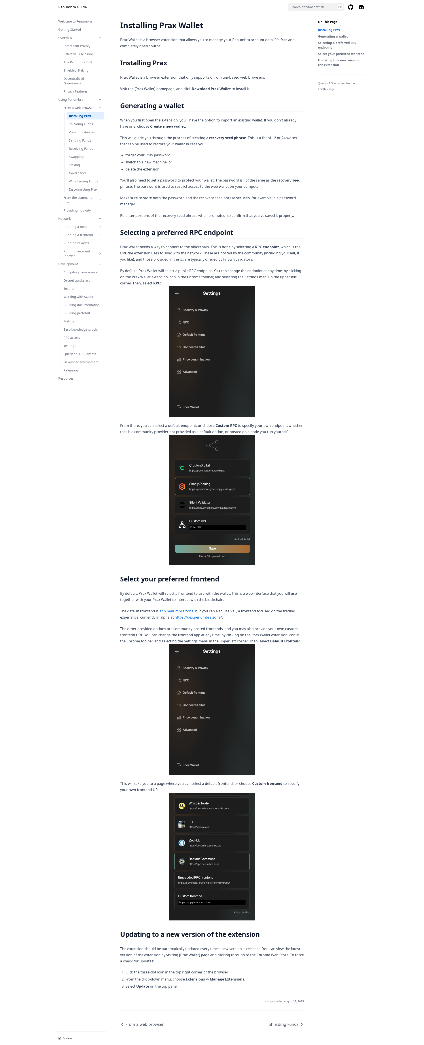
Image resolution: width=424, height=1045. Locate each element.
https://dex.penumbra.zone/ (198, 617)
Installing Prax (80, 116)
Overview (65, 38)
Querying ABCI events (80, 354)
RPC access (72, 337)
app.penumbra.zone (176, 611)
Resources (66, 378)
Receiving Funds (81, 148)
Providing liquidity (77, 210)
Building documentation (82, 305)
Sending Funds (80, 140)
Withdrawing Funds (83, 181)
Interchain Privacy (77, 46)
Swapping (76, 157)
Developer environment (81, 362)
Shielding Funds (81, 124)
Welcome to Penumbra (75, 21)
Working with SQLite (79, 297)
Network (64, 218)
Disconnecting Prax (83, 189)
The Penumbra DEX (78, 62)
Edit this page (326, 89)
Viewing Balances (82, 132)
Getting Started (69, 29)
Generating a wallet (333, 36)
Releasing (71, 370)
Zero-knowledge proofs (81, 329)
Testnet (69, 288)
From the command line (78, 199)
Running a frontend (78, 235)
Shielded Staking (76, 70)
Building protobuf (77, 313)
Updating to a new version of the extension (340, 62)
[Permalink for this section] (171, 62)
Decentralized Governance (74, 80)
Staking (74, 165)
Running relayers (76, 243)
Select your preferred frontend (341, 54)
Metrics (69, 321)
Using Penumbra (70, 99)
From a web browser (79, 108)
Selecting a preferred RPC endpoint (337, 45)
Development (68, 264)
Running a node (75, 227)
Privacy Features (76, 91)
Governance (78, 173)
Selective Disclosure (78, 54)
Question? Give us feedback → (336, 83)
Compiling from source (81, 272)
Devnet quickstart (77, 280)
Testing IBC (72, 346)
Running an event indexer (77, 253)
